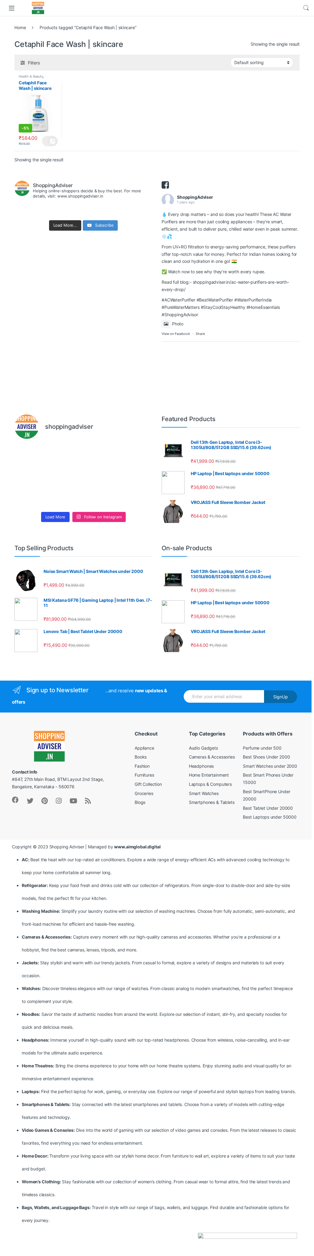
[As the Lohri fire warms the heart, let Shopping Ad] (30, 498)
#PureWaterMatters (181, 307)
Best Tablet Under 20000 (268, 808)
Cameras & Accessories (212, 756)
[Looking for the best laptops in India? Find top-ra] (30, 455)
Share (200, 334)
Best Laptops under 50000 (270, 817)
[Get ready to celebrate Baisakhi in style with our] (66, 498)
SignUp (280, 696)
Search (306, 8)
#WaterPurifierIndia (253, 299)
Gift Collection (148, 784)
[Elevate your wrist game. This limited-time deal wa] (136, 476)
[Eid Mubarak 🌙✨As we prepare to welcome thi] (101, 498)
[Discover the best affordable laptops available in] (66, 455)
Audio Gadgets (203, 748)
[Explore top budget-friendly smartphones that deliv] (30, 476)
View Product (50, 141)
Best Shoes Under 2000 (266, 756)
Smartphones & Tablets (212, 802)
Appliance (144, 748)
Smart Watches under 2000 (270, 766)
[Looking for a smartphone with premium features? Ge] (136, 455)
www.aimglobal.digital (137, 846)
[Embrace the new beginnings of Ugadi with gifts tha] (136, 498)
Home (20, 27)
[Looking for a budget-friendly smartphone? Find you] (101, 455)
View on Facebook (176, 334)
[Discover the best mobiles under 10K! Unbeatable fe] (66, 476)
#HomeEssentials (263, 307)
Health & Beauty (31, 76)
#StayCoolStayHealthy (223, 307)
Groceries (144, 793)
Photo (177, 323)
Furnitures (144, 775)
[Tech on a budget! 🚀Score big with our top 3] (101, 476)
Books (141, 756)
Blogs (140, 802)
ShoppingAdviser (195, 197)
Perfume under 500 (262, 748)
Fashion (142, 766)
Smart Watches (204, 793)
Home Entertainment (209, 775)
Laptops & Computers (210, 784)
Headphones (201, 766)
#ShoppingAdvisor (180, 314)
